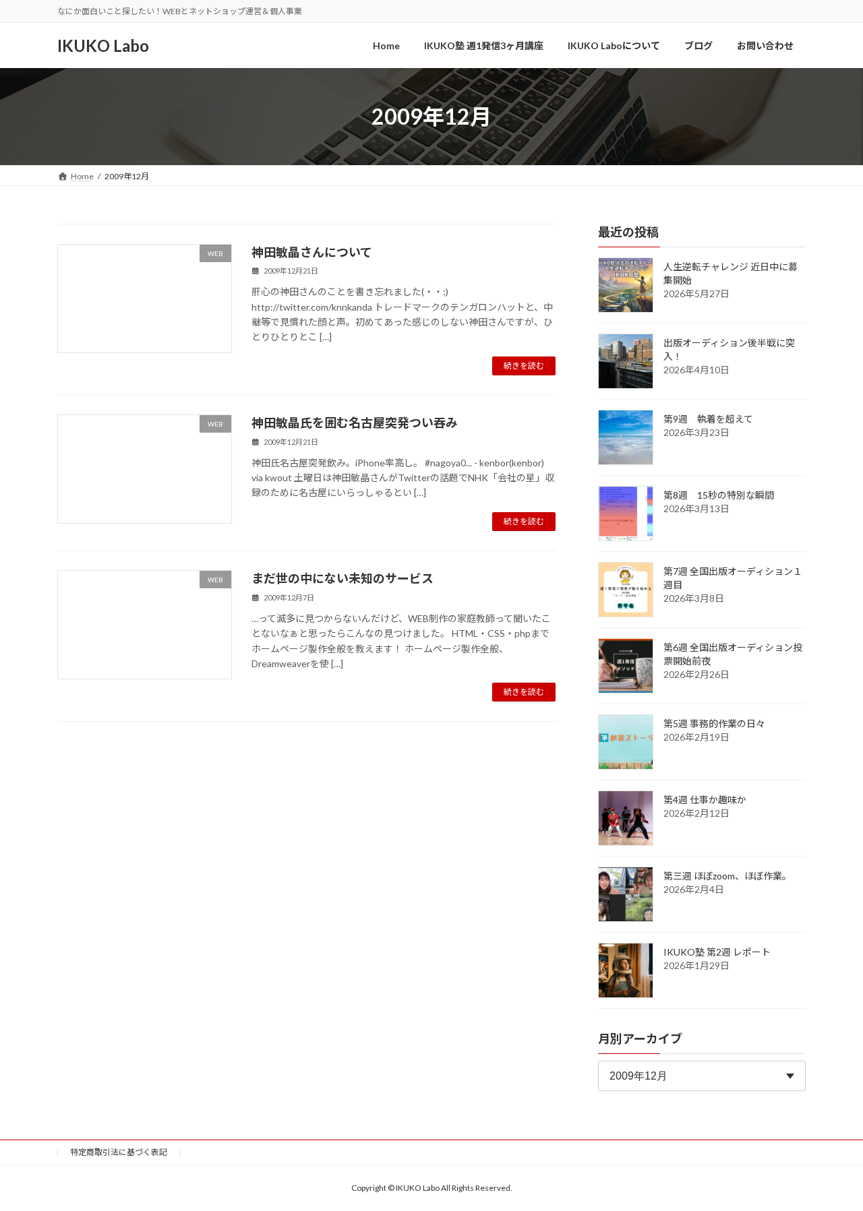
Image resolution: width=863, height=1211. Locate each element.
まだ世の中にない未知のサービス (342, 578)
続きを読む (524, 366)
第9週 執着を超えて (708, 419)
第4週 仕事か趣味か (704, 799)
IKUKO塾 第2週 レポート (717, 952)
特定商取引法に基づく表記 (118, 1152)
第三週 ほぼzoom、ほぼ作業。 (727, 875)
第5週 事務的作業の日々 (714, 723)
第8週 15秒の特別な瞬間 (718, 495)
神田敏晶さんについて (311, 252)
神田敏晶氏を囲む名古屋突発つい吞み (354, 422)
